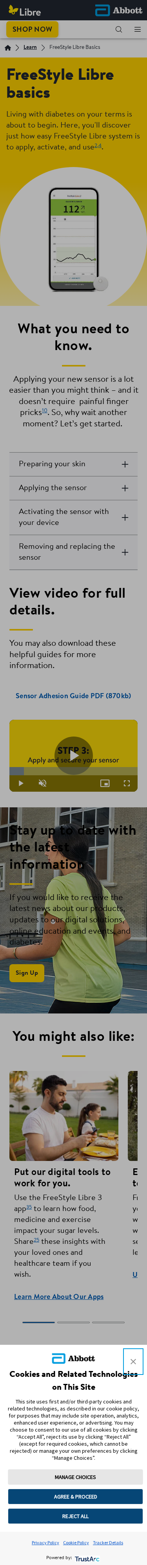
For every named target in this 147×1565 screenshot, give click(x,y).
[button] (133, 1362)
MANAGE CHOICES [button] (75, 1477)
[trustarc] (86, 1558)
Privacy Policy (45, 1542)
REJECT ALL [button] (75, 1516)
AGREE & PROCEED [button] (75, 1496)
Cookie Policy (76, 1542)
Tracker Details (108, 1542)
